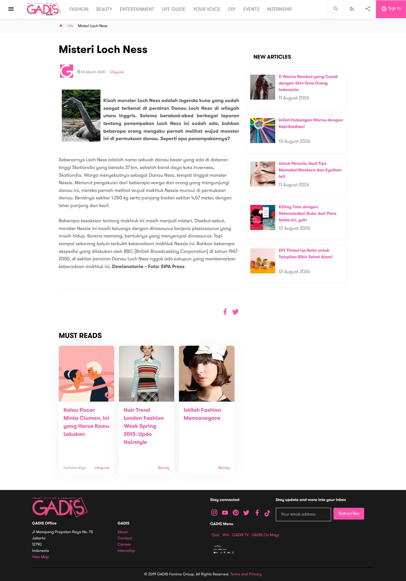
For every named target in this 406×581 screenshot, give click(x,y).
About (123, 532)
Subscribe (348, 513)
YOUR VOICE (207, 9)
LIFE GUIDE (173, 9)
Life (70, 26)
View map (40, 557)
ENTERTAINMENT (137, 9)
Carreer (124, 544)
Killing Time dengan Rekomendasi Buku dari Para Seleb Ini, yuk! (307, 213)
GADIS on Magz (265, 535)
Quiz (216, 535)
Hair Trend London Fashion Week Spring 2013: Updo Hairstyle (144, 426)
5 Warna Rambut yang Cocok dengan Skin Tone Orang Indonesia (308, 83)
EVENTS (251, 9)
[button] (235, 312)
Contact (125, 538)
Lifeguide (117, 72)
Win (226, 535)
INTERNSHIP (279, 9)
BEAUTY (104, 9)
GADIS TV (240, 535)
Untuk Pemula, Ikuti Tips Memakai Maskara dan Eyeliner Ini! (310, 170)
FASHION (79, 9)
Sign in (394, 8)
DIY (232, 9)
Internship (126, 551)
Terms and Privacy (246, 574)
